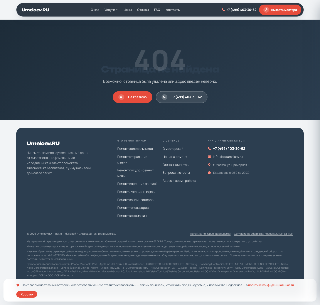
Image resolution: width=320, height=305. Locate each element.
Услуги (109, 10)
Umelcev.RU (35, 9)
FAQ (157, 10)
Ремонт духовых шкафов (136, 192)
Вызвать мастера (284, 10)
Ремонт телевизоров (133, 208)
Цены (127, 10)
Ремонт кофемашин (132, 216)
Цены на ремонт (175, 157)
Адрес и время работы (179, 181)
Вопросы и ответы (176, 172)
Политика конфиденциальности (210, 234)
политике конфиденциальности (271, 285)
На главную (137, 97)
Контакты (172, 10)
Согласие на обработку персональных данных (263, 234)
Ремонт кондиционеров (135, 200)
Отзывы (143, 10)
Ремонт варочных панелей (137, 184)
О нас (95, 10)
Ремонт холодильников (135, 149)
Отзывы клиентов (176, 165)
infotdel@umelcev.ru (228, 157)
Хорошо (27, 294)
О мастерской (173, 149)
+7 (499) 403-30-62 (241, 10)
